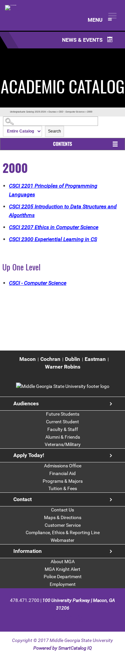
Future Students (62, 414)
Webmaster (62, 540)
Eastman (95, 359)
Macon (27, 359)
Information (27, 551)
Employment (63, 584)
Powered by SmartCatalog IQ (62, 648)
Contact (22, 499)
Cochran (50, 359)
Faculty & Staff (62, 429)
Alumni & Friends (62, 437)
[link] (62, 386)
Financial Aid (62, 473)
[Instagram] (68, 618)
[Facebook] (45, 618)
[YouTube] (79, 618)
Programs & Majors (63, 481)
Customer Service (63, 525)
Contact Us (62, 509)
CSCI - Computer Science (72, 112)
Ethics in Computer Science (53, 227)
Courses (52, 112)
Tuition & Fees (62, 488)
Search (54, 131)
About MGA (63, 561)
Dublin (72, 359)
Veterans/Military (63, 444)
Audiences (26, 403)
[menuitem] (27, 359)
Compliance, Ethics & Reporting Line (63, 532)
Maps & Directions (62, 517)
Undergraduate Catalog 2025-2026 (28, 112)
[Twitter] (57, 618)
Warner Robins (62, 367)
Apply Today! (28, 455)
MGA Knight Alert (62, 569)
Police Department (63, 576)
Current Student (62, 421)
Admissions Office (62, 465)
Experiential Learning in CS (53, 239)
